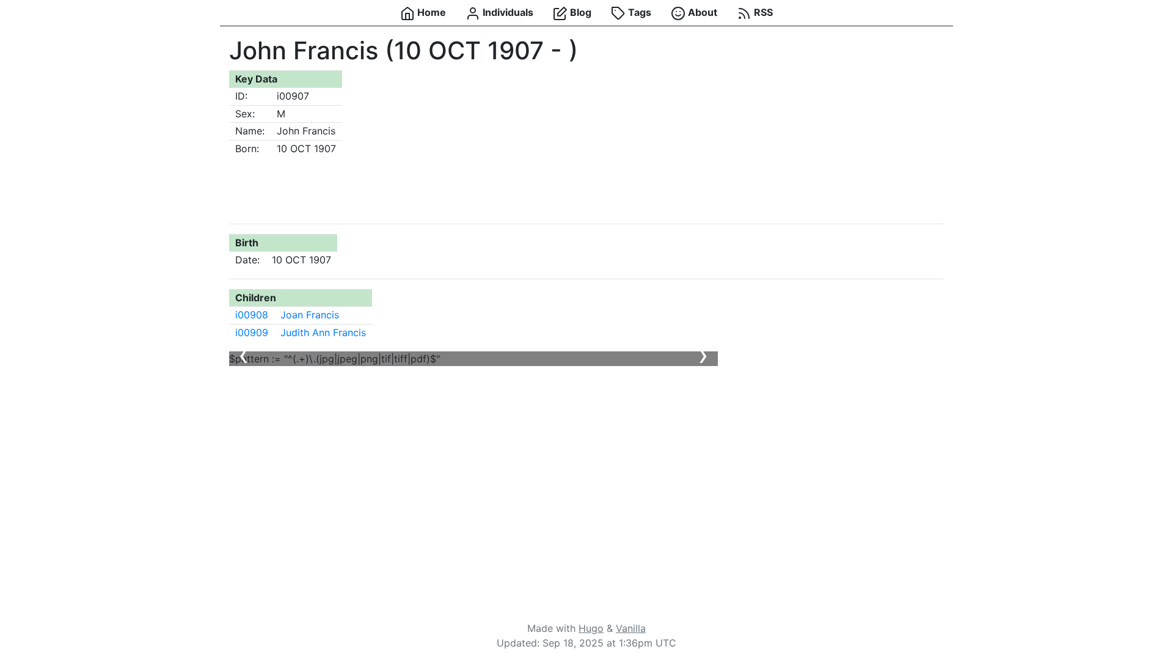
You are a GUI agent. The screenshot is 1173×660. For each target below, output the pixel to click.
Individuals (506, 12)
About (701, 12)
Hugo (591, 628)
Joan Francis (309, 315)
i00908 (251, 315)
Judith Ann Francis (323, 332)
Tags (638, 12)
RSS (762, 12)
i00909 (251, 332)
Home (430, 12)
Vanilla (631, 628)
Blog (579, 12)
